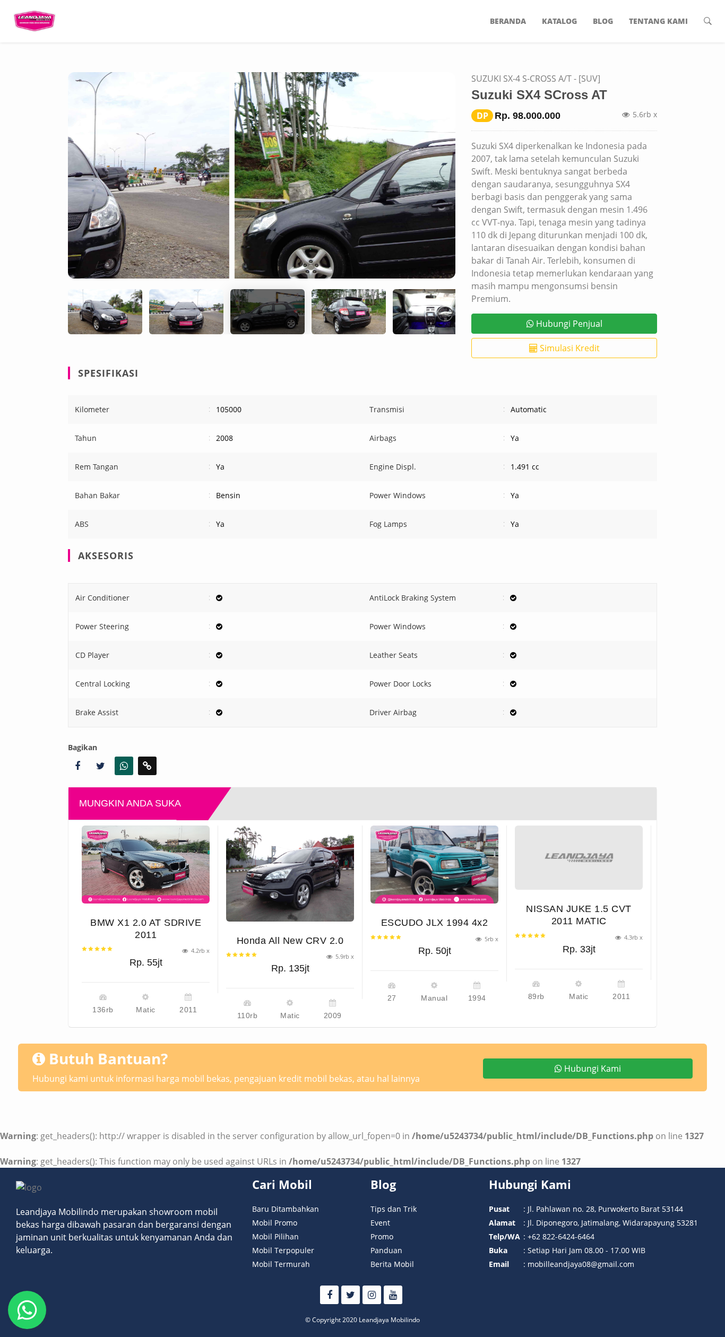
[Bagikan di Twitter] (100, 766)
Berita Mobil (392, 1264)
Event (380, 1223)
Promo (381, 1236)
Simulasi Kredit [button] (569, 348)
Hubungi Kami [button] (591, 1068)
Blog (603, 21)
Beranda (508, 21)
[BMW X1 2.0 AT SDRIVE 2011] (146, 864)
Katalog (559, 21)
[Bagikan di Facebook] (77, 766)
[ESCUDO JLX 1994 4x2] (434, 865)
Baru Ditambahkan (285, 1209)
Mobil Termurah (281, 1264)
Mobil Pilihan (275, 1236)
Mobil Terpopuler (283, 1250)
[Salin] (147, 766)
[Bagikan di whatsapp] (124, 766)
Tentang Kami (658, 21)
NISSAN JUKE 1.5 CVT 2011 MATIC (579, 915)
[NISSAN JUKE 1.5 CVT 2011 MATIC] (579, 858)
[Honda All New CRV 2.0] (290, 874)
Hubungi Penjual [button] (568, 323)
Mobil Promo (274, 1223)
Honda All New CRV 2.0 (290, 940)
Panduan (386, 1250)
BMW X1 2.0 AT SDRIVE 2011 (145, 928)
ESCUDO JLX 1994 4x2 (434, 922)
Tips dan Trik (393, 1209)
